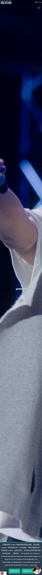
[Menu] (38, 7)
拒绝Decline (27, 571)
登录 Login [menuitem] (38, 2)
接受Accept (14, 571)
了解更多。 (16, 553)
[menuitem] (6, 2)
